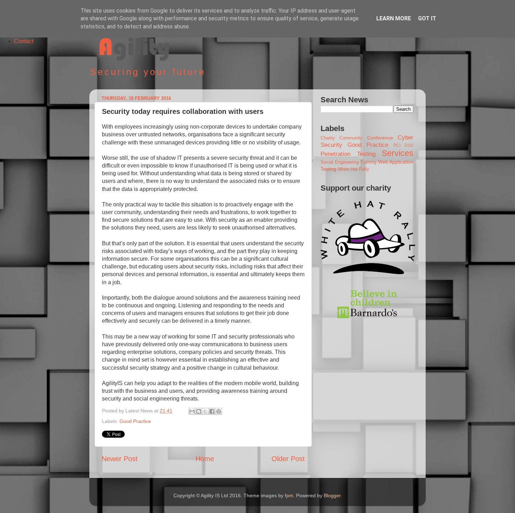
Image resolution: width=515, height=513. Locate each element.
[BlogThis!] (198, 411)
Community (351, 138)
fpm (289, 495)
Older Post (288, 459)
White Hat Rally (353, 169)
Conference (380, 138)
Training (368, 162)
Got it (427, 18)
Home (204, 459)
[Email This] (191, 411)
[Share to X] (205, 411)
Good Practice (135, 421)
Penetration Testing (348, 153)
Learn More (393, 18)
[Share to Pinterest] (218, 411)
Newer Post (120, 459)
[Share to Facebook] (211, 411)
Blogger (332, 495)
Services (397, 153)
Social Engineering (340, 162)
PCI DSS (403, 145)
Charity (328, 138)
